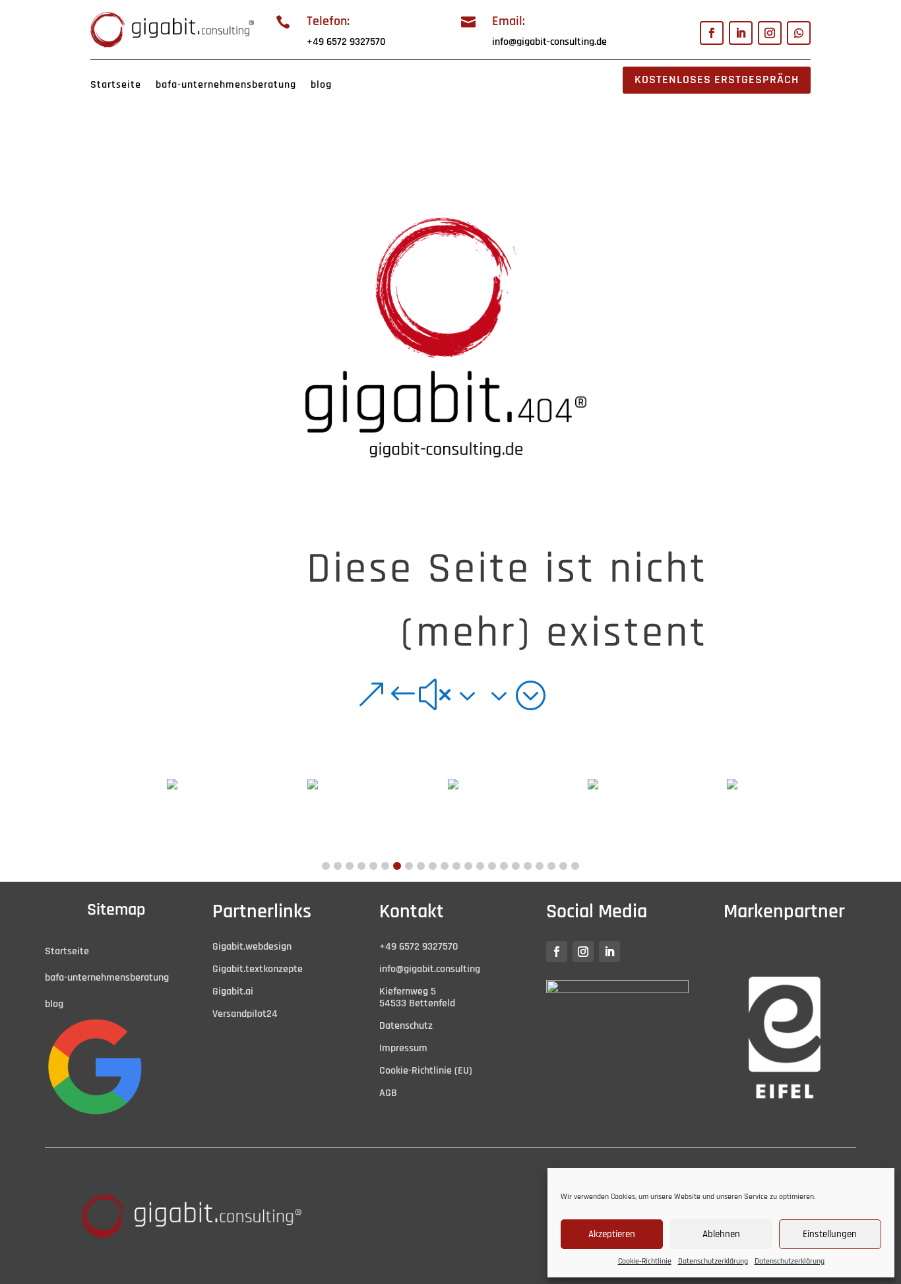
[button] (326, 866)
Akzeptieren (611, 1234)
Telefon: (328, 21)
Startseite (115, 85)
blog (321, 85)
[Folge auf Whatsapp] (799, 33)
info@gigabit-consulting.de (549, 42)
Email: (508, 21)
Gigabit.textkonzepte (257, 969)
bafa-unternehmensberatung (226, 85)
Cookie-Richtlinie (644, 1261)
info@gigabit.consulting (429, 969)
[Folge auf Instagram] (770, 33)
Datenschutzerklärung (713, 1261)
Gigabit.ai (232, 991)
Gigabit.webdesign (252, 947)
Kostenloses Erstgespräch (717, 79)
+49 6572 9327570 (346, 42)
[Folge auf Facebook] (712, 33)
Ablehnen (721, 1234)
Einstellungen (830, 1234)
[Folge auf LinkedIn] (741, 33)
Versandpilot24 (245, 1014)
